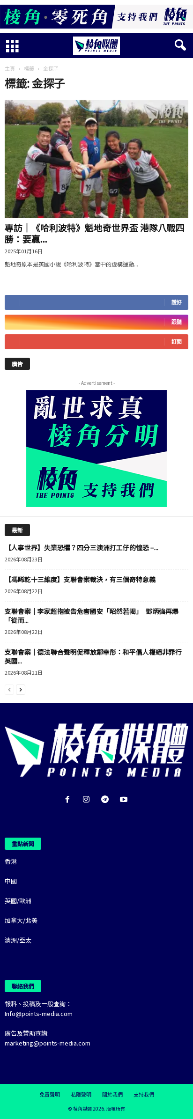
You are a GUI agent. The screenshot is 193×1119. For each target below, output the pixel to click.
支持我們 (144, 1094)
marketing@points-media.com (47, 1042)
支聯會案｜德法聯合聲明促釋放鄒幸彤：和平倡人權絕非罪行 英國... (96, 656)
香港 (11, 861)
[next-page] (20, 689)
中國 (11, 880)
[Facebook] (69, 799)
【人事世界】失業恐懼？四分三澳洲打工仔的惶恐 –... (81, 547)
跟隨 (176, 321)
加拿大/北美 (21, 920)
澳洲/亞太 (18, 939)
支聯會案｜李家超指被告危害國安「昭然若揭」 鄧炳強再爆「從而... (91, 615)
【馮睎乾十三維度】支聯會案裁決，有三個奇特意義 (80, 579)
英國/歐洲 (18, 900)
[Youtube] (125, 799)
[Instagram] (88, 799)
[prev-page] (9, 689)
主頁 (10, 68)
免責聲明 (49, 1094)
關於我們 (112, 1094)
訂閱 (176, 341)
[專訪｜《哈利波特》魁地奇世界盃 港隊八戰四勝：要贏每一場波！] (96, 159)
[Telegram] (106, 799)
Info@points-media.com (39, 1013)
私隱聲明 (81, 1094)
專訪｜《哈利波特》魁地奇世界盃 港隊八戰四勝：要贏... (95, 233)
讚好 (176, 302)
